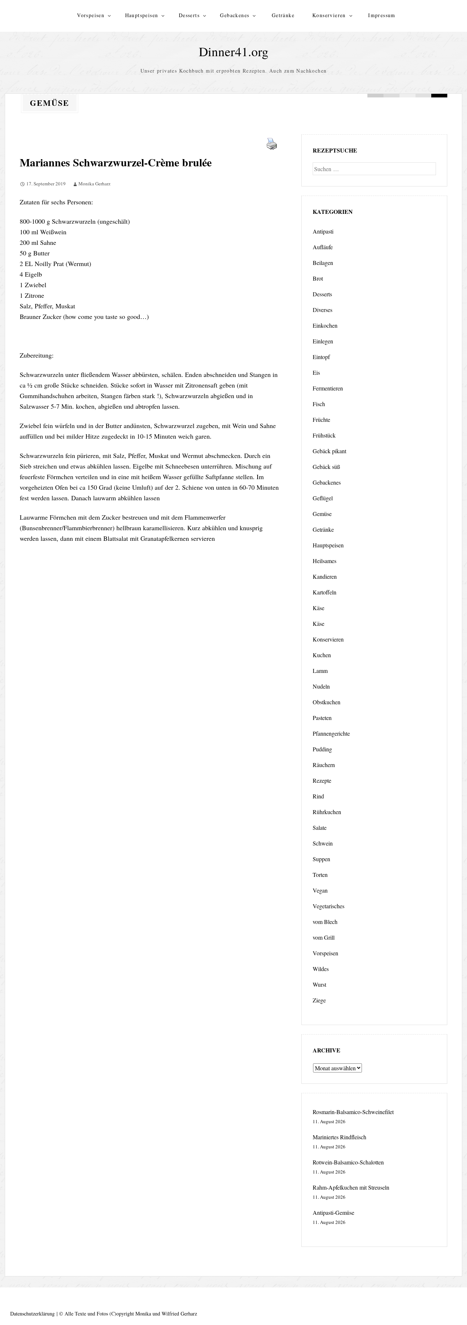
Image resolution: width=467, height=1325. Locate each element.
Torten (320, 874)
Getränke (283, 15)
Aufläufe (323, 247)
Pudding (322, 749)
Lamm (320, 670)
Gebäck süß (326, 466)
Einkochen (325, 325)
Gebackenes (234, 15)
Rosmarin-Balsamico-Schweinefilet (353, 1112)
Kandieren (325, 576)
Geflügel (323, 498)
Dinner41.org (234, 51)
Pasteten (322, 717)
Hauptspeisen (141, 15)
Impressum (381, 15)
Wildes (321, 968)
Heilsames (324, 561)
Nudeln (321, 686)
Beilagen (323, 262)
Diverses (322, 309)
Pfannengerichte (331, 733)
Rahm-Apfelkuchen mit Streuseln (351, 1187)
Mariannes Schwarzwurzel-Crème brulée (116, 162)
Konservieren (329, 15)
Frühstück (324, 435)
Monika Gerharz (94, 183)
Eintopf (321, 357)
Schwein (323, 843)
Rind (318, 796)
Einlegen (323, 341)
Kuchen (322, 655)
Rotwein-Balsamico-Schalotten (348, 1162)
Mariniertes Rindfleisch (339, 1137)
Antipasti (323, 231)
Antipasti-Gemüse (333, 1212)
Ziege (319, 1000)
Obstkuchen (326, 702)
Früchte (321, 419)
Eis (316, 372)
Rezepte (322, 780)
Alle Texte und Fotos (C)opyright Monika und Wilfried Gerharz (131, 1313)
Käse (318, 608)
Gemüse (322, 513)
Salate (320, 827)
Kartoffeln (324, 592)
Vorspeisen (90, 15)
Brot (318, 278)
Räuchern (324, 765)
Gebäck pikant (329, 451)
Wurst (319, 984)
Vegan (320, 890)
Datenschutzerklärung (32, 1313)
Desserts (189, 15)
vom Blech (325, 921)
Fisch (319, 404)
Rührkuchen (327, 812)
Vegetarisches (328, 906)
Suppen (321, 859)
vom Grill (324, 937)
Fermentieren (328, 388)
